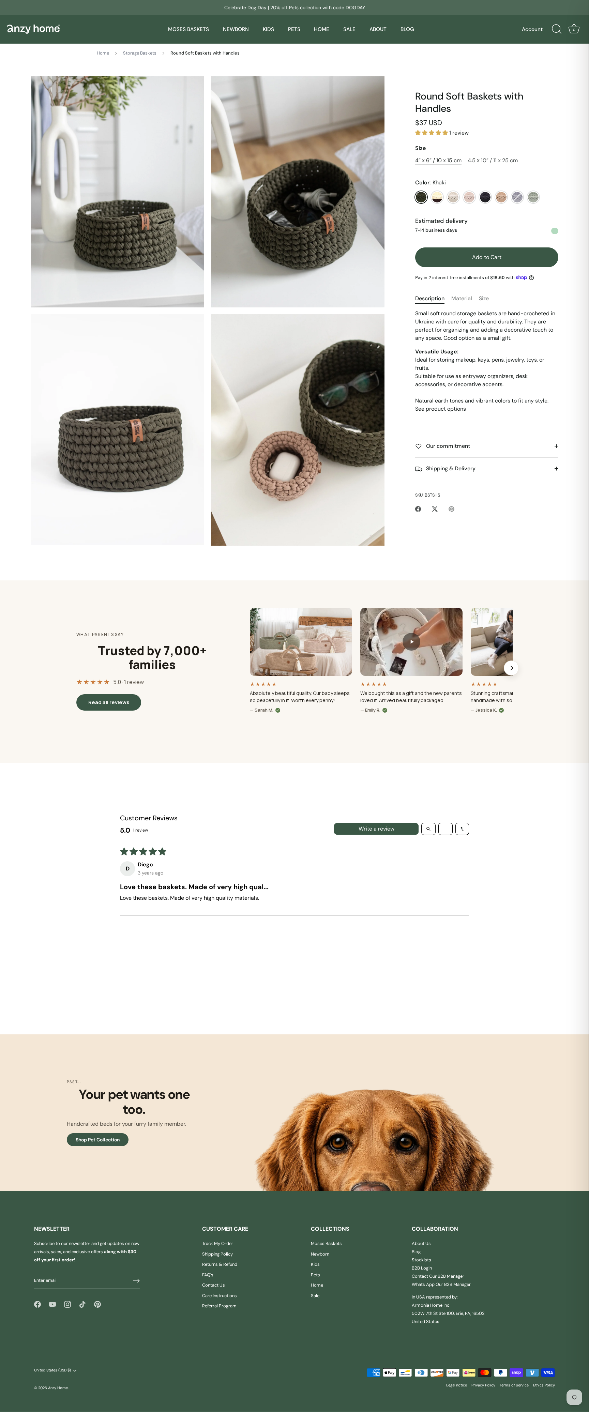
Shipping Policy (217, 1254)
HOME (321, 29)
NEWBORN (236, 29)
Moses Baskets (326, 1244)
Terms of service (514, 1385)
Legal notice (456, 1385)
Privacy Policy (483, 1385)
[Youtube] (52, 1304)
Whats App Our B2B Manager (441, 1285)
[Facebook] (37, 1304)
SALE (349, 29)
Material (461, 298)
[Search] (556, 29)
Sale (315, 1296)
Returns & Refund (219, 1264)
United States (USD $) (52, 1370)
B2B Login (422, 1268)
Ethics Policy (544, 1385)
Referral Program (219, 1306)
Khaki (421, 197)
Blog (416, 1252)
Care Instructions (219, 1296)
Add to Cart (486, 257)
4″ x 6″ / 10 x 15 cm (438, 160)
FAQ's (207, 1275)
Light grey (517, 197)
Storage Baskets (139, 53)
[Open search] (428, 829)
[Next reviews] (511, 668)
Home (103, 53)
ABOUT (378, 29)
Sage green (533, 197)
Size (420, 148)
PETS (294, 29)
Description (429, 298)
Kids (315, 1264)
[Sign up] (136, 1280)
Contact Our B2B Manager (438, 1276)
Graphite (485, 197)
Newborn (320, 1254)
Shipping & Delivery (450, 468)
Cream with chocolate (437, 197)
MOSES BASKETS (188, 29)
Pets (315, 1275)
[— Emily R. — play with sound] (411, 642)
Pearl (469, 197)
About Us (421, 1244)
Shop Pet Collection (98, 1140)
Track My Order (217, 1244)
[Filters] (445, 829)
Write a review (376, 828)
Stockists (421, 1260)
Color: (430, 182)
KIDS (268, 29)
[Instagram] (67, 1304)
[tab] (433, 298)
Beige (501, 197)
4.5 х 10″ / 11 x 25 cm (493, 160)
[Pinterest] (97, 1304)
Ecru (453, 197)
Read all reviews (109, 702)
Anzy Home (58, 1387)
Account (532, 29)
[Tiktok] (82, 1304)
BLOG (407, 29)
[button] (432, 132)
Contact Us (213, 1285)
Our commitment (447, 446)
